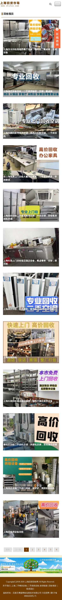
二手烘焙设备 (33, 586)
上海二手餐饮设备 (19, 586)
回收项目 (52, 586)
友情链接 (44, 586)
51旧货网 (45, 593)
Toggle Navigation (58, 4)
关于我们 (6, 586)
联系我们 (30, 589)
